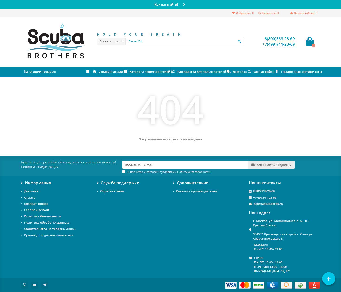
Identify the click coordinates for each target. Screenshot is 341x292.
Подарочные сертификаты (301, 72)
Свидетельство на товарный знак (49, 229)
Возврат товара (36, 204)
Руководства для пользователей (201, 72)
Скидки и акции (111, 72)
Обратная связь (112, 191)
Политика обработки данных (46, 222)
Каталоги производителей (149, 72)
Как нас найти (264, 72)
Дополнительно (192, 183)
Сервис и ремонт (36, 210)
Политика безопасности (42, 216)
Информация (38, 183)
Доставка (240, 72)
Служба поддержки (120, 183)
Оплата (29, 197)
